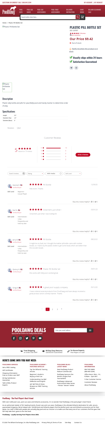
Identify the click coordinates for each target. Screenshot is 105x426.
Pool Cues (21, 10)
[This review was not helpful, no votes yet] (95, 202)
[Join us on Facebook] (13, 338)
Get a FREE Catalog (8, 367)
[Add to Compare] (76, 68)
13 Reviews (82, 33)
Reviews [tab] (10, 128)
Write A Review (83, 155)
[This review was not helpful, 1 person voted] (95, 279)
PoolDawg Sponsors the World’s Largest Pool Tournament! (65, 376)
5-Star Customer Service (92, 379)
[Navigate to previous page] (43, 309)
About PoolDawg (90, 385)
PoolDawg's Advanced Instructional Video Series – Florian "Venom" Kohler (66, 383)
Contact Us (78, 422)
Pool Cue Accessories (41, 10)
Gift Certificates (7, 370)
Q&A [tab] (19, 128)
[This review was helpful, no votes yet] (91, 202)
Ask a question (76, 35)
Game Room (82, 10)
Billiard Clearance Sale (94, 10)
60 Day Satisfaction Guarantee (8, 379)
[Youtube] (40, 338)
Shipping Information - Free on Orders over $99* (11, 374)
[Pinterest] (33, 338)
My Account (88, 2)
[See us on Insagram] (20, 338)
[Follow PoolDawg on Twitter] (27, 338)
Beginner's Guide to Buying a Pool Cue (37, 375)
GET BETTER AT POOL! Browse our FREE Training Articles (38, 386)
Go (90, 330)
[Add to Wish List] (71, 68)
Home (4, 23)
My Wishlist (98, 2)
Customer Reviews (90, 382)
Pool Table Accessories (55, 10)
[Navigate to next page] (62, 309)
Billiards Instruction (70, 10)
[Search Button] (77, 17)
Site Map (68, 422)
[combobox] (35, 173)
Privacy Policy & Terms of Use (52, 422)
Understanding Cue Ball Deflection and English (38, 380)
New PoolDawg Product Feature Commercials (65, 370)
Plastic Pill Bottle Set (15, 23)
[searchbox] (15, 173)
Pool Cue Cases (30, 10)
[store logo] (9, 10)
